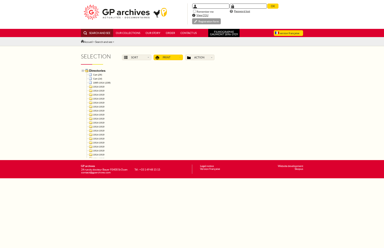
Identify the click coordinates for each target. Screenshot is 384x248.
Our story (153, 33)
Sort (134, 57)
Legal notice (207, 166)
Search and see (99, 33)
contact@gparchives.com (96, 172)
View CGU (202, 15)
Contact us (188, 33)
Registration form (208, 21)
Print (166, 57)
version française (289, 33)
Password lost (242, 11)
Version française (210, 168)
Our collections (128, 33)
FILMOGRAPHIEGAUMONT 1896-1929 (224, 33)
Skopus (299, 168)
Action (199, 57)
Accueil (88, 41)
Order (170, 33)
